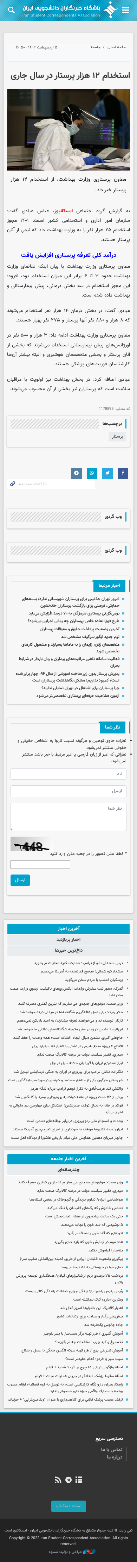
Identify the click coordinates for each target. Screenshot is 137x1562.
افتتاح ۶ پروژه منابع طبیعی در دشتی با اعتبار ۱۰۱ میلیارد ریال (77, 1046)
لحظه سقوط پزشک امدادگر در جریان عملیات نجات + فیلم (79, 1376)
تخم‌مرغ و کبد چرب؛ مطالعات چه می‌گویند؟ (89, 1342)
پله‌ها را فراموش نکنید (106, 1251)
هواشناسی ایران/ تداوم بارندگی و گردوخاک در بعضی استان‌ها (76, 1200)
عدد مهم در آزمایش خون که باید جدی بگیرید (88, 1242)
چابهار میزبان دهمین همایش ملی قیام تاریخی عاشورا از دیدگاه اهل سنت (67, 1138)
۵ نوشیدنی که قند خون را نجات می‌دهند (92, 1225)
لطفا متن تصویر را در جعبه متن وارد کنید (88, 854)
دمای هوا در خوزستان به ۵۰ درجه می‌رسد (92, 1267)
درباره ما (115, 1457)
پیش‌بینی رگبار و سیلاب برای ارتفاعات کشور (90, 1317)
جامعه (95, 47)
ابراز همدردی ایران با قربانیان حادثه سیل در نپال (86, 1063)
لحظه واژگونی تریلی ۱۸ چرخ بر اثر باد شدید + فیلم (84, 1367)
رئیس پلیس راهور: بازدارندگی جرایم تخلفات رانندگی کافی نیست (74, 1291)
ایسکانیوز (63, 211)
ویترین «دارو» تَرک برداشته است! (97, 1300)
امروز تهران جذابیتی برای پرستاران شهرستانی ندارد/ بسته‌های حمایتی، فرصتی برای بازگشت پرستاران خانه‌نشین (70, 602)
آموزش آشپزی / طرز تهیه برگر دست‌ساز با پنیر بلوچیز (83, 1334)
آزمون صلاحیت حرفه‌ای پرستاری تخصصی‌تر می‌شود (78, 696)
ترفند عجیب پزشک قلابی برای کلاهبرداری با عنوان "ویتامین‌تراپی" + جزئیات (65, 1400)
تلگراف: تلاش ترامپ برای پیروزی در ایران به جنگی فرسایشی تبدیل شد (68, 1072)
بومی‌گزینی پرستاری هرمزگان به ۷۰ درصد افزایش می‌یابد (74, 613)
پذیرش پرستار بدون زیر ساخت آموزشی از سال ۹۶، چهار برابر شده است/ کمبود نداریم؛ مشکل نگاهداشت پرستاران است (67, 677)
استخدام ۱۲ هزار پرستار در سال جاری (70, 75)
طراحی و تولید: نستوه (66, 1552)
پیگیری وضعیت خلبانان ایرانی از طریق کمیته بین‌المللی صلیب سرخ (71, 1259)
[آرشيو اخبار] (78, 1480)
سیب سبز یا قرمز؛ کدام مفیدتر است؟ (94, 1359)
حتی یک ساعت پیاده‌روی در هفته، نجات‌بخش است (84, 1216)
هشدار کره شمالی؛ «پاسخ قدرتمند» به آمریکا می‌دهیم (82, 972)
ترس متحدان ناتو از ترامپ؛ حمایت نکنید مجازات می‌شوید (78, 963)
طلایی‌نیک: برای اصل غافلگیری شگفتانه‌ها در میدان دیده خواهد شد (71, 1012)
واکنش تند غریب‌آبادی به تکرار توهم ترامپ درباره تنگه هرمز (77, 1089)
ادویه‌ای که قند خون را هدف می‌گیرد (95, 1233)
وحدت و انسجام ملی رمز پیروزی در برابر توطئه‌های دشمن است (75, 1121)
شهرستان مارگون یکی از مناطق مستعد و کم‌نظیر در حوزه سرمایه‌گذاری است (65, 1080)
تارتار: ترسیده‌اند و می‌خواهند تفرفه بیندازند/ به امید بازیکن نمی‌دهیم (70, 1021)
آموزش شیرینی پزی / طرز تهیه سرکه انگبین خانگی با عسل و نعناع (72, 1351)
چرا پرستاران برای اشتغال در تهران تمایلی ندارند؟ (80, 688)
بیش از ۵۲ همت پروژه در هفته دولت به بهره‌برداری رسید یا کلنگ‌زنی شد (69, 1097)
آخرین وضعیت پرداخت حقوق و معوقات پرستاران (79, 629)
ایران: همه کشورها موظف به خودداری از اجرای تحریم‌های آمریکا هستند (68, 1129)
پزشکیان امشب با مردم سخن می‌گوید (94, 980)
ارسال (20, 880)
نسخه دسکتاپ (68, 1506)
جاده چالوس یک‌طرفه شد (103, 1325)
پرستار (117, 436)
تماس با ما (112, 1450)
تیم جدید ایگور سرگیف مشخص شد (90, 637)
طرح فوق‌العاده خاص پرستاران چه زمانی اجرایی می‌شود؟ (73, 621)
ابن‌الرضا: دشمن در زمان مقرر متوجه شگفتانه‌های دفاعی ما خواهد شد (70, 1029)
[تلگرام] (68, 1480)
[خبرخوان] (58, 1480)
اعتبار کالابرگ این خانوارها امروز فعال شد (91, 1308)
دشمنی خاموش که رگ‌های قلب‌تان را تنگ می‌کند (85, 1208)
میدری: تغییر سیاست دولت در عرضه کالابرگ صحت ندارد (80, 1055)
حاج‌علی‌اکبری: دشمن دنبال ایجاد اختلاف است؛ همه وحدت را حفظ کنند (68, 1038)
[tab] (68, 929)
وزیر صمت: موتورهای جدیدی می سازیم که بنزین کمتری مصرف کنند (70, 1004)
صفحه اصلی (116, 47)
